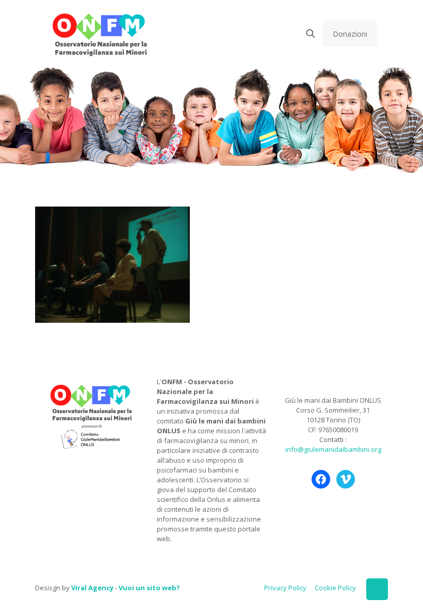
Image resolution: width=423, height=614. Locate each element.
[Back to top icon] (377, 589)
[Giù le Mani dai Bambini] (99, 33)
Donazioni (350, 33)
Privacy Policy (285, 587)
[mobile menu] (274, 33)
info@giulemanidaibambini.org (333, 449)
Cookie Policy (335, 587)
